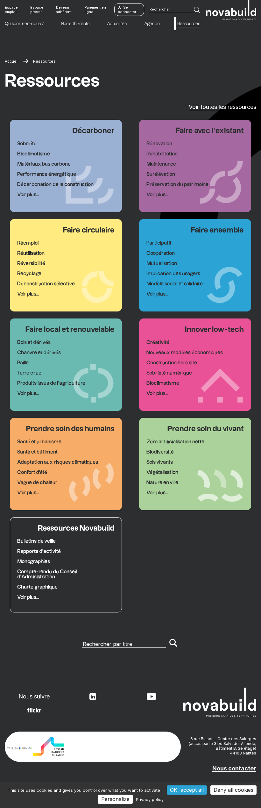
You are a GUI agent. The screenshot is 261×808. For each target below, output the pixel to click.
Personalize (115, 799)
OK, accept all (187, 790)
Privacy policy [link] (150, 799)
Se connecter (127, 9)
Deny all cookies (233, 790)
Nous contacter (234, 768)
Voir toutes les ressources (222, 107)
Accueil (11, 61)
